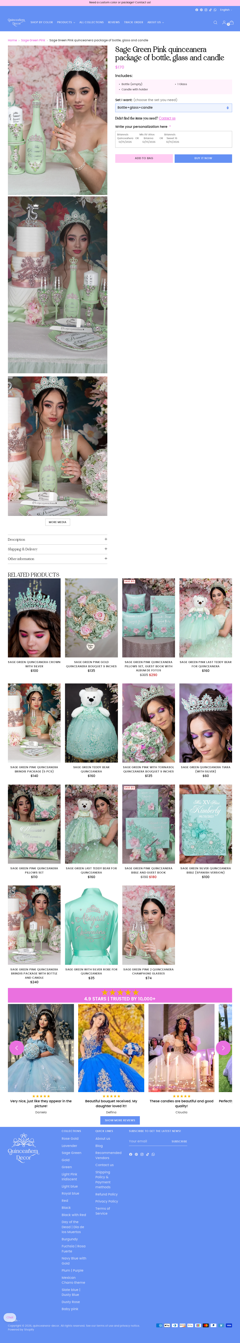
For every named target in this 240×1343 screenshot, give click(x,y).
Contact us (104, 1165)
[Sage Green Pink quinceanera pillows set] (34, 824)
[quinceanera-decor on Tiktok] (210, 9)
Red (65, 1201)
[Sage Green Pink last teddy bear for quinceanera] (205, 617)
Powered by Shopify (21, 1329)
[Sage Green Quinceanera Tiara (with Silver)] (205, 723)
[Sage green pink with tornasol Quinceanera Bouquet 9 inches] (148, 723)
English (225, 10)
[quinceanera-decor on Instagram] (205, 9)
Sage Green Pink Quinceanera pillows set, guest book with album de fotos (149, 666)
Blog (99, 1146)
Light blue (70, 1186)
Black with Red (74, 1215)
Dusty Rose (71, 1302)
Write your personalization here (141, 127)
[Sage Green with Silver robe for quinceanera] (91, 925)
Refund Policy (106, 1194)
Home (12, 40)
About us (102, 1138)
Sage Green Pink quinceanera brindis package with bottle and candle (34, 973)
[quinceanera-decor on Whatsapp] (215, 9)
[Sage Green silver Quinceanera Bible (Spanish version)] (205, 824)
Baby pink (70, 1309)
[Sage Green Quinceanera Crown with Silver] (34, 617)
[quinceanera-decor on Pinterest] (201, 9)
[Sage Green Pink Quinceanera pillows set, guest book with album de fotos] (148, 617)
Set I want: (146, 100)
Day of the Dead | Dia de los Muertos (73, 1227)
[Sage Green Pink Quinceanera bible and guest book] (148, 824)
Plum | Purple (72, 1270)
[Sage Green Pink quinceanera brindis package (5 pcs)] (34, 723)
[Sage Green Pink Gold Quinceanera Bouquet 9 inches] (91, 617)
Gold (66, 1160)
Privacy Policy (106, 1201)
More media (57, 522)
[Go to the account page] (222, 22)
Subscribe (179, 1141)
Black (66, 1208)
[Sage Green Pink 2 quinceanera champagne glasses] (148, 925)
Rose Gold (70, 1138)
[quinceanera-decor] (16, 22)
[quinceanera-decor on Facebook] (196, 9)
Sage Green (71, 1153)
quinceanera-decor (46, 1326)
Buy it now (203, 158)
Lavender (69, 1146)
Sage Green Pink (33, 40)
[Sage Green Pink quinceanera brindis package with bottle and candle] (34, 925)
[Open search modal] (215, 22)
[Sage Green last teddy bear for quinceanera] (91, 824)
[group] (199, 1059)
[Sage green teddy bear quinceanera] (91, 723)
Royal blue (70, 1193)
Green (67, 1167)
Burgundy (70, 1239)
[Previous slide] (16, 1048)
